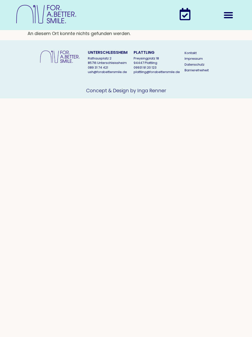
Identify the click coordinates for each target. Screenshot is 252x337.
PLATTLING (144, 52)
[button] (228, 15)
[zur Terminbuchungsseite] (185, 14)
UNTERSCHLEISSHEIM (107, 52)
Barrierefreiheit (197, 70)
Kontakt (191, 53)
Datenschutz (195, 64)
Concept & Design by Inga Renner (126, 90)
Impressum (194, 58)
